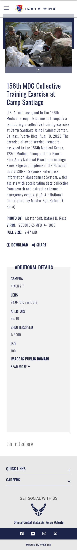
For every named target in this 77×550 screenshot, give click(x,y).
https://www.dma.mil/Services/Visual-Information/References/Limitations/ (36, 424)
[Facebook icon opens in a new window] (22, 534)
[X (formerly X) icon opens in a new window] (55, 534)
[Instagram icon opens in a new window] (44, 534)
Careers (13, 480)
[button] (6, 9)
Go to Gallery (20, 443)
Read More (19, 366)
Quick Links (15, 468)
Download (19, 244)
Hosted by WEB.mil (38, 544)
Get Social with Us (38, 498)
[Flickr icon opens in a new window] (33, 534)
